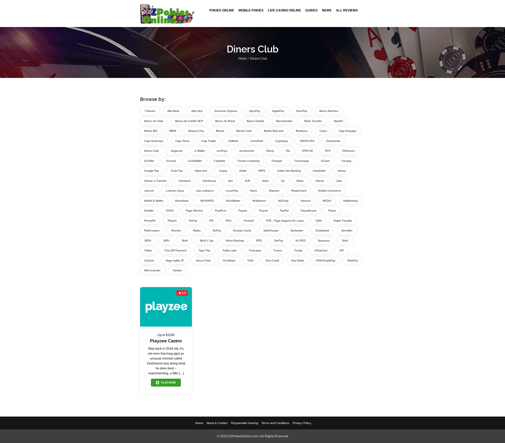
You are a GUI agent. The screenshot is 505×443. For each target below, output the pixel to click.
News (327, 10)
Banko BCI (150, 130)
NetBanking (350, 200)
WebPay (352, 260)
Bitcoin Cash (244, 130)
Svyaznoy (324, 240)
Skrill (185, 240)
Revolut (176, 230)
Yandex (177, 270)
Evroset (171, 160)
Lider (339, 180)
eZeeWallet (195, 160)
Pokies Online (221, 10)
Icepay (223, 170)
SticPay (278, 240)
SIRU (166, 240)
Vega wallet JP (175, 260)
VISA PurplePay (325, 260)
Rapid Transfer (343, 220)
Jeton (265, 180)
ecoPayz (222, 150)
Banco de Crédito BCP (189, 121)
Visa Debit (297, 260)
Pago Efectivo (194, 210)
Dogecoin (177, 150)
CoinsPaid (256, 140)
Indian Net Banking (289, 170)
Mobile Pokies (251, 10)
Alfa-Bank (173, 110)
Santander (296, 230)
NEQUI (327, 200)
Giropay (347, 160)
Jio (282, 180)
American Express (225, 110)
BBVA (172, 130)
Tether (148, 250)
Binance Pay (196, 130)
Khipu (300, 180)
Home (242, 58)
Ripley (197, 230)
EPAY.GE (307, 150)
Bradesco (302, 130)
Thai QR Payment (175, 250)
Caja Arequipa (347, 130)
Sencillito (346, 230)
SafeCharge (270, 230)
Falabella (219, 160)
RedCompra (151, 230)
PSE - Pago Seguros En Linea (285, 220)
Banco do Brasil (225, 121)
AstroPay (301, 110)
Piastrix (172, 220)
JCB (247, 180)
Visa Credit (272, 260)
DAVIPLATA (307, 140)
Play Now (168, 382)
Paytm (332, 210)
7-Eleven (149, 110)
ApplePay (278, 110)
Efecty (270, 150)
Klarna (320, 180)
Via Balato (229, 260)
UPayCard (320, 250)
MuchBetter (233, 200)
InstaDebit (319, 170)
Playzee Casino (166, 340)
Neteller (149, 210)
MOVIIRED (207, 200)
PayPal (284, 210)
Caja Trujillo (208, 140)
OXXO (170, 210)
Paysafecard (308, 210)
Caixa (323, 130)
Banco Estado (255, 121)
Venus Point (203, 260)
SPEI (259, 240)
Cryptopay (281, 140)
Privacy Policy (302, 423)
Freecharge (301, 160)
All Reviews (347, 10)
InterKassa (209, 180)
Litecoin (149, 190)
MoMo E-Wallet (153, 200)
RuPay (217, 230)
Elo (288, 150)
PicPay (193, 220)
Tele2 (345, 240)
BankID (338, 121)
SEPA (147, 240)
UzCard (149, 260)
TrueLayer (255, 250)
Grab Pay (177, 170)
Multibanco (259, 200)
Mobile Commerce (329, 190)
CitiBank (233, 140)
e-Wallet (200, 150)
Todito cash (229, 250)
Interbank (185, 180)
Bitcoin (220, 130)
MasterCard (298, 190)
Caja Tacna (182, 140)
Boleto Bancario (274, 130)
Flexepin (277, 160)
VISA (250, 260)
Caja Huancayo (153, 140)
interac (342, 170)
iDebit (242, 170)
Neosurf (305, 200)
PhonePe (150, 220)
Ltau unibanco (205, 190)
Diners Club (151, 150)
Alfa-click (196, 110)
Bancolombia (284, 121)
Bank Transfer (313, 121)
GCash (325, 160)
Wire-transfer (152, 270)
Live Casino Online (284, 10)
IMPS (261, 170)
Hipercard (201, 170)
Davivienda (333, 140)
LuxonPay (232, 190)
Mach (253, 190)
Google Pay (151, 170)
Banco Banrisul (328, 110)
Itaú (230, 180)
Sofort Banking (234, 240)
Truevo (277, 250)
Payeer (242, 210)
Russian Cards (242, 230)
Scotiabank (322, 230)
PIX (211, 220)
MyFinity (283, 200)
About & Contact (217, 423)
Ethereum (348, 150)
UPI (341, 250)
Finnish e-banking (248, 160)
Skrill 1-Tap (206, 240)
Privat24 (249, 220)
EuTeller (149, 160)
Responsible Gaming (244, 423)
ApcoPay (254, 110)
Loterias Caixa (175, 190)
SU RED (300, 240)
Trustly (298, 250)
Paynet (263, 210)
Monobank (181, 200)
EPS (327, 150)
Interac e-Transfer (155, 180)
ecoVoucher (246, 150)
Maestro (274, 190)
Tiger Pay (204, 250)
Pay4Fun (220, 210)
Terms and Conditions (275, 423)
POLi (229, 220)
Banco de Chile (153, 121)
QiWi (319, 220)
